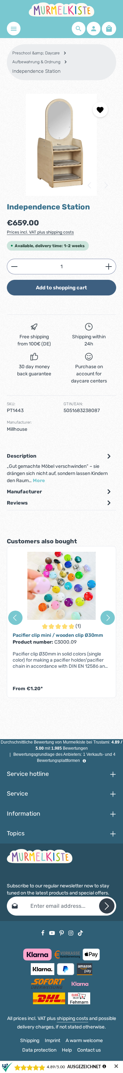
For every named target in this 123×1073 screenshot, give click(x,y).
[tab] (60, 468)
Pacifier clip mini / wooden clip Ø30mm (58, 635)
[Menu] (13, 28)
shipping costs (72, 1018)
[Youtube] (52, 933)
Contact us (89, 1050)
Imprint (52, 1040)
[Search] (78, 28)
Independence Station (36, 71)
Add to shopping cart (61, 288)
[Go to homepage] (61, 9)
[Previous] (90, 185)
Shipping (29, 1040)
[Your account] (93, 28)
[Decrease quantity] (14, 266)
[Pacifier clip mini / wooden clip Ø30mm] (61, 586)
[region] (61, 145)
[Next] (105, 185)
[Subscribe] (106, 906)
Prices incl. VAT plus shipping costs (40, 232)
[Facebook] (43, 933)
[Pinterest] (62, 933)
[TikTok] (80, 933)
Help (67, 1050)
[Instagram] (71, 933)
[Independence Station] (61, 145)
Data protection (39, 1050)
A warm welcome (84, 1040)
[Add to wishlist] (100, 109)
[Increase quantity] (108, 266)
